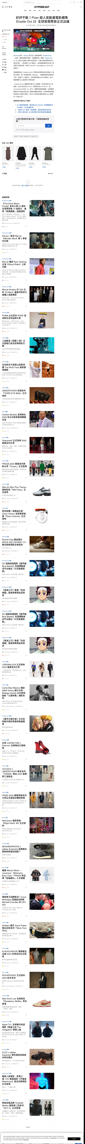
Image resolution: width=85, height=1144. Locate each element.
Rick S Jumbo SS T (46, 164)
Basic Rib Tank (5, 164)
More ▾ (28, 1127)
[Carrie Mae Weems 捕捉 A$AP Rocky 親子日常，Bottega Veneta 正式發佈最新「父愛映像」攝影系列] (41, 697)
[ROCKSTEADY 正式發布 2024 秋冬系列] (41, 981)
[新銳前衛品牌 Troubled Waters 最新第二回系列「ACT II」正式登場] (41, 1109)
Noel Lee (4, 48)
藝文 (35, 10)
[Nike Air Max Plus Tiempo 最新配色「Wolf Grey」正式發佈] (41, 493)
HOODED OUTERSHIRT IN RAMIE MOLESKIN (21, 165)
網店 (58, 10)
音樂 (44, 10)
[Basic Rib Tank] (8, 153)
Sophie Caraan (8, 223)
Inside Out (47, 55)
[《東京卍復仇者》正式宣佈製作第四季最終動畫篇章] (41, 724)
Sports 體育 (5, 411)
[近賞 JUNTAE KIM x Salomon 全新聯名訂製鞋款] (41, 749)
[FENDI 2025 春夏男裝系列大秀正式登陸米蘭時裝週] (41, 802)
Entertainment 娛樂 (6, 30)
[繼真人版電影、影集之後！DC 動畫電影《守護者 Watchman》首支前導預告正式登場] (41, 1083)
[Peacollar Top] (35, 153)
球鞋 (30, 10)
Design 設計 (5, 508)
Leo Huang (7, 352)
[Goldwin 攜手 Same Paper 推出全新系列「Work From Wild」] (41, 932)
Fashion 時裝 (5, 361)
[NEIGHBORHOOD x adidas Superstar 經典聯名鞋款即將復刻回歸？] (41, 852)
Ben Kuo (7, 402)
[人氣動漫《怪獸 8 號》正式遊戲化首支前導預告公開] (41, 346)
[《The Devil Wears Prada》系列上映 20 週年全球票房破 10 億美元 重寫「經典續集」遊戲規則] (41, 213)
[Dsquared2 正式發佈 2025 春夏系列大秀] (41, 446)
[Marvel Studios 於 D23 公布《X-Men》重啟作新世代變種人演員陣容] (41, 296)
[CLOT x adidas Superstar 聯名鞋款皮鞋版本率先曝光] (41, 1058)
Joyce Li (7, 249)
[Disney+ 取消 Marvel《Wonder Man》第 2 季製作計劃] (41, 242)
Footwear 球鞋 (5, 312)
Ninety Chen (7, 551)
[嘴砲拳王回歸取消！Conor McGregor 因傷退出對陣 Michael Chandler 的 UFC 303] (41, 905)
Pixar (17, 55)
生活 (49, 10)
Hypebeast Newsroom (10, 706)
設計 (39, 10)
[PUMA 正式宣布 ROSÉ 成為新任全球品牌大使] (41, 322)
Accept (74, 1138)
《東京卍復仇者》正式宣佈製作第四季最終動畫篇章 (34, 112)
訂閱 (48, 125)
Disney (26, 55)
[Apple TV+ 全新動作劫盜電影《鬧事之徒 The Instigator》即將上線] (41, 1032)
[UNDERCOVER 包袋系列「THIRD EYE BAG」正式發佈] (41, 396)
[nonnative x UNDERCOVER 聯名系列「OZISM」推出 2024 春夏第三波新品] (41, 776)
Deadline (4, 54)
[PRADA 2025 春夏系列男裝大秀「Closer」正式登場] (41, 469)
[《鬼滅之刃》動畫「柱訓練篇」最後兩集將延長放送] (41, 595)
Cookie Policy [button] (54, 1138)
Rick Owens (4, 163)
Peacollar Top (32, 164)
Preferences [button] (26, 1139)
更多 (54, 10)
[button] (4, 42)
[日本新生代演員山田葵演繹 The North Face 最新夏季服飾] (41, 371)
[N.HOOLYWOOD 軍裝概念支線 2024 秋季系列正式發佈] (41, 957)
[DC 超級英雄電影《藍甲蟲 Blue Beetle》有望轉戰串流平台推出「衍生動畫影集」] (41, 570)
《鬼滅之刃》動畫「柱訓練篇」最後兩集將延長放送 (34, 110)
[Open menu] (3, 7)
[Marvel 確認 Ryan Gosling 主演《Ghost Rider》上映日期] (41, 269)
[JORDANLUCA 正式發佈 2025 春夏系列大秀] (41, 670)
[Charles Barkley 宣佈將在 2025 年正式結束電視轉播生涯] (41, 421)
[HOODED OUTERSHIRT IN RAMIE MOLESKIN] (21, 153)
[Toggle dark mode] (81, 7)
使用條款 (27, 129)
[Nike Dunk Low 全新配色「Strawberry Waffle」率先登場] (41, 1005)
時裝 (25, 10)
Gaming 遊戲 (5, 338)
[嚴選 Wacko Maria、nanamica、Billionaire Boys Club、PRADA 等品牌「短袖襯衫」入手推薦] (41, 877)
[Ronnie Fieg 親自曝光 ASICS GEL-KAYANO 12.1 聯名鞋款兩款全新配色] (41, 545)
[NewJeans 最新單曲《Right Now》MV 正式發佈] (41, 827)
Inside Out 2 (34, 136)
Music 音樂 (4, 817)
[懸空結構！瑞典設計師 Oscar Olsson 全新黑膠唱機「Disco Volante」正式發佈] (41, 519)
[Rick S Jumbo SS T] (48, 153)
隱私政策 (32, 129)
